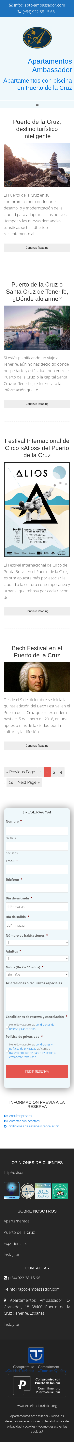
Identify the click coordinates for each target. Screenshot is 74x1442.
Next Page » (29, 782)
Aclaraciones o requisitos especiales (34, 983)
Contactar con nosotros (23, 1121)
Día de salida (17, 917)
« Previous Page (20, 771)
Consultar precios (19, 1116)
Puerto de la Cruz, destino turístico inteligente (37, 128)
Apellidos (12, 853)
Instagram (13, 1254)
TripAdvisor (14, 1172)
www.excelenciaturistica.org (37, 1406)
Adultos (13, 951)
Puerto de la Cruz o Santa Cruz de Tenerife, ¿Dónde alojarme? (37, 291)
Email (12, 861)
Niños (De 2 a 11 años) (24, 967)
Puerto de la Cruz (19, 1232)
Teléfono (14, 880)
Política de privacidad (24, 1037)
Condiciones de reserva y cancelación (36, 1017)
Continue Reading (37, 247)
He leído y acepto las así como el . (32, 1051)
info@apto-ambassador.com (34, 1289)
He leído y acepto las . (31, 1027)
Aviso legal (44, 1421)
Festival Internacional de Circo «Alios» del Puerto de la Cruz (37, 448)
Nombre (14, 821)
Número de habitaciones (27, 936)
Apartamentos (16, 1221)
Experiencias (15, 1243)
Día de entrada (19, 898)
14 (11, 782)
